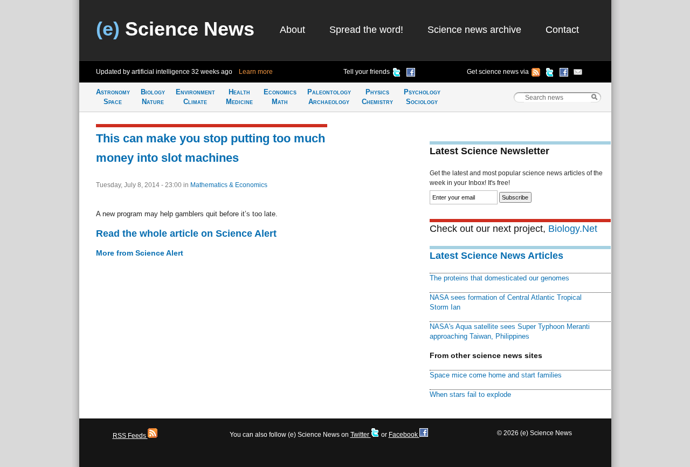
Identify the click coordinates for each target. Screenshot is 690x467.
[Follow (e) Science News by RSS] (536, 74)
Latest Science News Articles (496, 255)
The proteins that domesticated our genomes (499, 278)
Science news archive (474, 29)
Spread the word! (366, 29)
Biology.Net (572, 228)
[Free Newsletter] (578, 74)
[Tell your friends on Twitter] (397, 74)
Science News (175, 29)
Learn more (256, 71)
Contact (562, 29)
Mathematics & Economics (228, 185)
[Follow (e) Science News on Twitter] (550, 74)
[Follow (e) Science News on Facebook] (564, 74)
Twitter (360, 434)
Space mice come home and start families (496, 375)
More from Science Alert (139, 253)
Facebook (404, 434)
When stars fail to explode (470, 394)
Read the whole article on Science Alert (186, 233)
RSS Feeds (130, 435)
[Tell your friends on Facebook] (411, 74)
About (292, 29)
